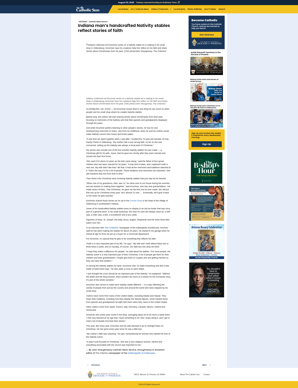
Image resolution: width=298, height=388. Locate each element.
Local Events (179, 9)
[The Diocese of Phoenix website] (103, 374)
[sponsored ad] (206, 203)
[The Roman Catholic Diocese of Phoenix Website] (206, 42)
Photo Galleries (195, 9)
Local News (123, 9)
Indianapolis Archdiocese (141, 353)
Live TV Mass (210, 9)
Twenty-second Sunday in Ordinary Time (156, 2)
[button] (207, 65)
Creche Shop (136, 201)
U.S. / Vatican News (140, 9)
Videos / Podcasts (159, 9)
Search (221, 9)
